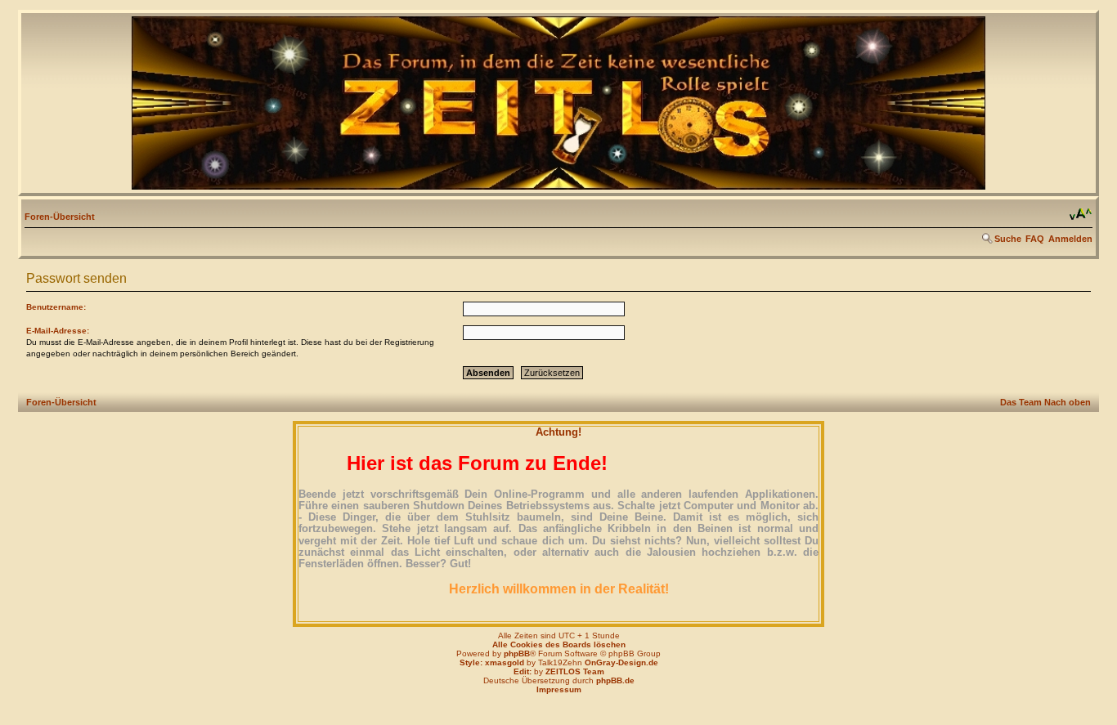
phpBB (517, 653)
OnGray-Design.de (621, 662)
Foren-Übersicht (60, 217)
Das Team (1021, 402)
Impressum (558, 689)
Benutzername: (56, 306)
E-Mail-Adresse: (57, 330)
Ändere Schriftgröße (1080, 214)
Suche (1007, 239)
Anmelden (1070, 239)
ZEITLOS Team (574, 671)
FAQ (1034, 239)
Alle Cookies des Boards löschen (559, 644)
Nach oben (1067, 402)
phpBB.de (615, 680)
